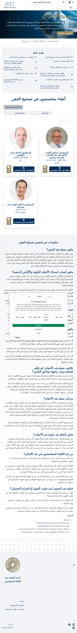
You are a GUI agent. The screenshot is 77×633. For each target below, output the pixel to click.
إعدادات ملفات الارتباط (14, 609)
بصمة (22, 601)
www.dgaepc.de (45, 526)
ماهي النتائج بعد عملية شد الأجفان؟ (58, 79)
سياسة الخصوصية (17, 605)
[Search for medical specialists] (69, 316)
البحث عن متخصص (65, 33)
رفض (38, 333)
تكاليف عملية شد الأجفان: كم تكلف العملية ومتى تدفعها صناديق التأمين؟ (52, 74)
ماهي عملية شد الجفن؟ (61, 61)
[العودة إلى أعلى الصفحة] (73, 629)
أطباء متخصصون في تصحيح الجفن (58, 57)
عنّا (74, 565)
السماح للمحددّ (38, 329)
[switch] (40, 317)
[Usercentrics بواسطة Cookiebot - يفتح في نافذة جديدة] (19, 337)
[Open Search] (63, 2)
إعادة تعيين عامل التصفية (13, 107)
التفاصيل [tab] (39, 296)
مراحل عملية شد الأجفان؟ (24, 73)
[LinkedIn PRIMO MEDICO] (69, 624)
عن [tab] (29, 296)
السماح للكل (38, 325)
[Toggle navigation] (71, 7)
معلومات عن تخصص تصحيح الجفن (21, 57)
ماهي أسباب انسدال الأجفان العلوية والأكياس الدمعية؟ (13, 62)
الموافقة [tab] (49, 296)
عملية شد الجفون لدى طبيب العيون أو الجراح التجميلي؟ (50, 87)
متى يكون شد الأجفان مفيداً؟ (60, 67)
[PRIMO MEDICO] (10, 5)
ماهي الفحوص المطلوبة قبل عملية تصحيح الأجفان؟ (13, 68)
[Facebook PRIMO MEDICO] (73, 624)
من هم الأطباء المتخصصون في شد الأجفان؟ (13, 80)
